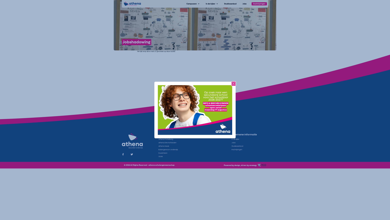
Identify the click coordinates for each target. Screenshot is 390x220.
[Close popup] (234, 84)
